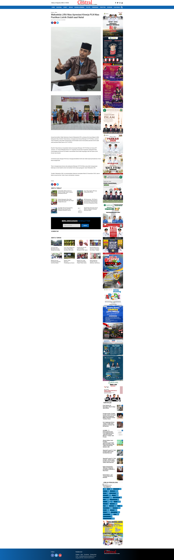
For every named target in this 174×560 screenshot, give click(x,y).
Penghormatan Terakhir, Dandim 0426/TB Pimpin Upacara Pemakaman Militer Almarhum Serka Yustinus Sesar (109, 416)
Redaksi (78, 554)
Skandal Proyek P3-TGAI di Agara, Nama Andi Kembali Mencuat (109, 452)
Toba (114, 514)
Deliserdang (112, 493)
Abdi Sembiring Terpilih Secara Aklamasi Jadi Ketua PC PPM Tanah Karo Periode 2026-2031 (95, 263)
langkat (105, 501)
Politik (105, 510)
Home (52, 12)
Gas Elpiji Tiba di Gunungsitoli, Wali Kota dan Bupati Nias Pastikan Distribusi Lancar (65, 209)
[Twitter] (57, 23)
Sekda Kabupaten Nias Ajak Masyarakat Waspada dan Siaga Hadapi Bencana (66, 200)
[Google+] (55, 23)
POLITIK (88, 7)
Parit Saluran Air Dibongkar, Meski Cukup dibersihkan (109, 407)
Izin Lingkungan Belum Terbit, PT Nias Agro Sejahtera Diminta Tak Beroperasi (108, 424)
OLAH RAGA (117, 7)
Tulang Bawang (107, 518)
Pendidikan (106, 508)
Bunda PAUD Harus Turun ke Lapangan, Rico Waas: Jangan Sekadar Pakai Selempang (94, 250)
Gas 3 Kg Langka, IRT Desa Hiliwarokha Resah (90, 191)
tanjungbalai (114, 512)
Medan (115, 501)
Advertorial (116, 489)
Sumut (105, 512)
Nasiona (105, 503)
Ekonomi (105, 495)
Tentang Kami (93, 554)
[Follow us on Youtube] (60, 555)
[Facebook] (52, 23)
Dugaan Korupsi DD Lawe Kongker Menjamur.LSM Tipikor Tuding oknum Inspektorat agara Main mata (82, 250)
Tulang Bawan (107, 516)
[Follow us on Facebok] (52, 555)
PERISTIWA (103, 7)
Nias (56, 12)
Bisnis (104, 493)
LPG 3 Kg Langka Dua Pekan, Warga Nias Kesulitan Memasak (69, 249)
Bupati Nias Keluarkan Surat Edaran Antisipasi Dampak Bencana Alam (91, 209)
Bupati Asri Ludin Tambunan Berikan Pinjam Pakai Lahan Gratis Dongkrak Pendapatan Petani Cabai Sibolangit (82, 263)
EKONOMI (109, 7)
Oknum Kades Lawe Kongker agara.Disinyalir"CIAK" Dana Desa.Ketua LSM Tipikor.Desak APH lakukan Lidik (108, 444)
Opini (118, 506)
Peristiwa (115, 508)
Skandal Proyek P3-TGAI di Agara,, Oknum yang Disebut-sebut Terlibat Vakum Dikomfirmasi (109, 460)
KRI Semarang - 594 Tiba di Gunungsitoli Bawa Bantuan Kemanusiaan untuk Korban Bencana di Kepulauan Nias (90, 201)
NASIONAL (59, 7)
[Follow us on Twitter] (56, 555)
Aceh (108, 489)
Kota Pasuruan (113, 499)
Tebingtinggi (106, 514)
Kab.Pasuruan (116, 497)
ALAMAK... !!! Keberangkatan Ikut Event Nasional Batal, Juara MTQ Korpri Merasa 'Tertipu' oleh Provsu (108, 434)
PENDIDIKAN (95, 7)
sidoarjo (112, 510)
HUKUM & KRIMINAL (79, 7)
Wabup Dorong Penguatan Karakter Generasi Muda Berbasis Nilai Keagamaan (56, 263)
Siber (81, 554)
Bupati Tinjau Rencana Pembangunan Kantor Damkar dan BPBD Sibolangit (69, 263)
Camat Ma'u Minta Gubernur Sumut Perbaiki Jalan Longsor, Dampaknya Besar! (65, 192)
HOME (53, 7)
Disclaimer (86, 554)
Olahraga (111, 506)
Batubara (112, 491)
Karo (104, 499)
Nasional (112, 503)
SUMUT (65, 7)
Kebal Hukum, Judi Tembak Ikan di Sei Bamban (108, 476)
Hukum (114, 495)
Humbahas (106, 497)
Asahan (105, 491)
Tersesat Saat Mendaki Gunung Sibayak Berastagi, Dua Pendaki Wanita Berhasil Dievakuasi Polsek (56, 250)
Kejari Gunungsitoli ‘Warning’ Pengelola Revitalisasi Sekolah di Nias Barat (108, 468)
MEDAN (71, 7)
